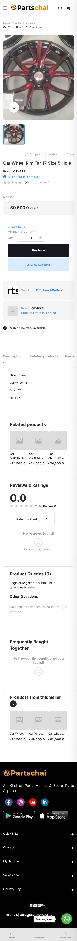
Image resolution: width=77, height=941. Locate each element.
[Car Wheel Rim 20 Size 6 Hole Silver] (39, 720)
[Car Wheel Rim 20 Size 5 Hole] (58, 720)
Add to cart (38, 265)
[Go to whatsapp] (66, 918)
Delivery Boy (12, 889)
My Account (11, 861)
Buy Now (38, 250)
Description (13, 356)
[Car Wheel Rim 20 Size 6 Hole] (19, 720)
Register (28, 583)
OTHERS (19, 171)
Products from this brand (38, 313)
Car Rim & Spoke (23, 23)
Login (14, 583)
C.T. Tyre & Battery (49, 290)
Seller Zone (11, 875)
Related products (44, 356)
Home (6, 23)
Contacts (9, 847)
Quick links (10, 833)
